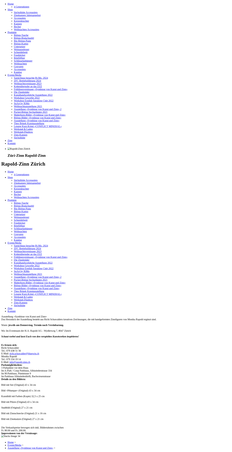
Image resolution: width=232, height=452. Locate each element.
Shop (10, 9)
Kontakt (12, 143)
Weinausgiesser (21, 49)
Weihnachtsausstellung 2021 (28, 106)
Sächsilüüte (19, 137)
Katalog (18, 72)
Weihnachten (20, 63)
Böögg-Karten (21, 43)
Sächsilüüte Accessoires (26, 12)
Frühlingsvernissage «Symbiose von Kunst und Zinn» (41, 89)
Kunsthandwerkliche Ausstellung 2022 (33, 95)
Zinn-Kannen (20, 134)
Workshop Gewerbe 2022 (27, 97)
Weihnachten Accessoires (26, 29)
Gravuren (18, 66)
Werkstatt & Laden (23, 129)
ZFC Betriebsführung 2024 (27, 80)
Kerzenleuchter (21, 21)
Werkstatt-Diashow (23, 132)
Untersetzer (19, 46)
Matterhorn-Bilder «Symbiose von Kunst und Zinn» (40, 115)
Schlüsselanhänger (23, 60)
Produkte (12, 32)
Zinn (10, 140)
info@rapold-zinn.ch (19, 362)
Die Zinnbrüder (21, 92)
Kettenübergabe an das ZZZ (28, 86)
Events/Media (14, 75)
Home (11, 4)
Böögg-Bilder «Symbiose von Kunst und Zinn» (37, 117)
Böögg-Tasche (21, 35)
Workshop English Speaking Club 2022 (34, 100)
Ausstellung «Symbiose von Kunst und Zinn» (36, 120)
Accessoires (20, 18)
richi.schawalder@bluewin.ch (24, 353)
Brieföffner (19, 58)
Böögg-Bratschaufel (24, 38)
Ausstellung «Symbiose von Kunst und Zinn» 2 (37, 109)
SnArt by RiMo (22, 103)
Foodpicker (19, 55)
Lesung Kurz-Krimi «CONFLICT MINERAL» (38, 126)
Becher (17, 26)
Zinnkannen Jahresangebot (27, 15)
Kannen (18, 23)
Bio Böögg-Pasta (22, 41)
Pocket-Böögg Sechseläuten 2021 (31, 112)
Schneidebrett (20, 52)
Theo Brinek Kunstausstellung (29, 123)
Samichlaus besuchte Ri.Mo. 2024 (31, 78)
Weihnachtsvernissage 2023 (28, 83)
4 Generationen (21, 6)
